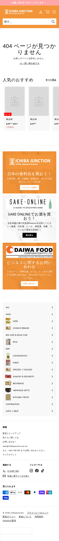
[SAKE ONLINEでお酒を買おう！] (29, 204)
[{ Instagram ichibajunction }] (31, 470)
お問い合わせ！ (29, 284)
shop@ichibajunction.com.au (15, 446)
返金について (25, 516)
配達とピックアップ (12, 433)
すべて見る (51, 80)
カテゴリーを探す (29, 187)
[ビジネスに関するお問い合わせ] (29, 252)
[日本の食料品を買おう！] (29, 162)
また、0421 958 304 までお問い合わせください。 (25, 450)
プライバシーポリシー (38, 513)
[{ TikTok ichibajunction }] (42, 470)
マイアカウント (10, 455)
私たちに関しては (11, 437)
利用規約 (39, 516)
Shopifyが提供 (9, 520)
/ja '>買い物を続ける (29, 63)
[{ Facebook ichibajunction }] (37, 470)
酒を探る (29, 235)
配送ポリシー (9, 516)
